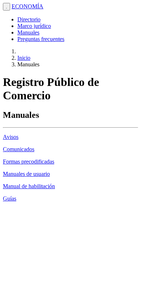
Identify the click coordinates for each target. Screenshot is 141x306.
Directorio (28, 19)
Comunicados (18, 149)
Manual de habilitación (29, 186)
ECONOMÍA (27, 6)
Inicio (23, 58)
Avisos (10, 137)
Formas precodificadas (28, 161)
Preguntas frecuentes (40, 39)
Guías (9, 198)
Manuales (28, 32)
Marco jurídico (34, 26)
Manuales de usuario (26, 174)
